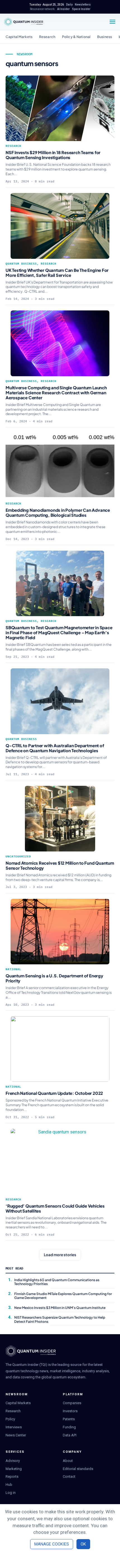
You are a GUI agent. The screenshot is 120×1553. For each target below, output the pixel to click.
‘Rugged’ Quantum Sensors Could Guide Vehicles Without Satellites (55, 1208)
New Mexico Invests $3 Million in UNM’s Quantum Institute (59, 1308)
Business (104, 36)
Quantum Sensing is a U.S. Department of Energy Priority (54, 978)
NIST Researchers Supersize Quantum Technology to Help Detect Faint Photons (59, 1319)
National (13, 969)
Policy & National (76, 36)
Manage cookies (51, 1544)
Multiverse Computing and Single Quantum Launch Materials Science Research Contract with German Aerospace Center (56, 392)
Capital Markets (19, 36)
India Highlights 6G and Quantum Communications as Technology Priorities (56, 1282)
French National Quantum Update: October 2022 (54, 1093)
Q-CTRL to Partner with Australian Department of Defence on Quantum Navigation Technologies (55, 748)
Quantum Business (21, 263)
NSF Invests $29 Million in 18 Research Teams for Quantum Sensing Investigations (53, 155)
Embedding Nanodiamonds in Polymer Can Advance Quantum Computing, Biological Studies (58, 512)
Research (47, 36)
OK (83, 1544)
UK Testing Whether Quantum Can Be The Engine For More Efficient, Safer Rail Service (57, 272)
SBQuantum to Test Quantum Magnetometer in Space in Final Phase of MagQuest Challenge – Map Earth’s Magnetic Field (59, 632)
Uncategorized (18, 856)
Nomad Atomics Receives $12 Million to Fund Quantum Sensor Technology (60, 865)
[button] (60, 1255)
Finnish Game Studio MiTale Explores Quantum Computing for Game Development (63, 1296)
